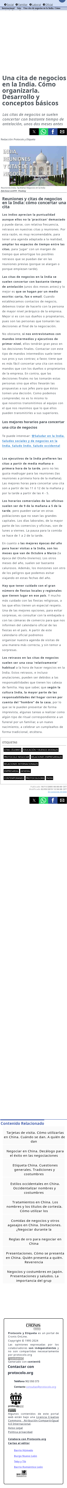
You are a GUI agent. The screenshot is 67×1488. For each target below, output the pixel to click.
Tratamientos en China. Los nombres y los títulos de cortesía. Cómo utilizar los (34, 1206)
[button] (34, 131)
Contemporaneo (14, 778)
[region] (33, 843)
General (25, 771)
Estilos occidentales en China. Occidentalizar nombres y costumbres (35, 1188)
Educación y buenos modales (40, 749)
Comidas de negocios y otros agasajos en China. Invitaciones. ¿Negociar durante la (35, 1225)
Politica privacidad (20, 1432)
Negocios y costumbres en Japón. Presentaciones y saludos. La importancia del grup (35, 1276)
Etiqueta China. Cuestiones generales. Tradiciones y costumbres (35, 1169)
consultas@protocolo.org (41, 1386)
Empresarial (11, 771)
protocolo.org (35, 778)
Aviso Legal (15, 1428)
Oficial (49, 4)
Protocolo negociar (16, 756)
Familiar (23, 4)
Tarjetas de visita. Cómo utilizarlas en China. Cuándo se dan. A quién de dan (34, 1137)
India (49, 778)
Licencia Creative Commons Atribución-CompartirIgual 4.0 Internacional (33, 1420)
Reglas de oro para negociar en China (35, 1241)
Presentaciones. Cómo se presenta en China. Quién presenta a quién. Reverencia (35, 1257)
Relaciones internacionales (21, 763)
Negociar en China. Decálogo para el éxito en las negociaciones (35, 1153)
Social (10, 4)
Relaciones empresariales (46, 756)
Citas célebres (12, 749)
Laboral (36, 4)
